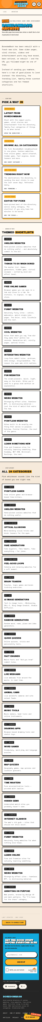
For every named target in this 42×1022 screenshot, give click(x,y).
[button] (34, 4)
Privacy (15, 1017)
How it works (15, 1013)
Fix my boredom (30, 1017)
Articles (6, 1017)
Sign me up (21, 962)
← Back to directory (14, 922)
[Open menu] (39, 4)
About (5, 1013)
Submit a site (28, 1013)
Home (5, 12)
